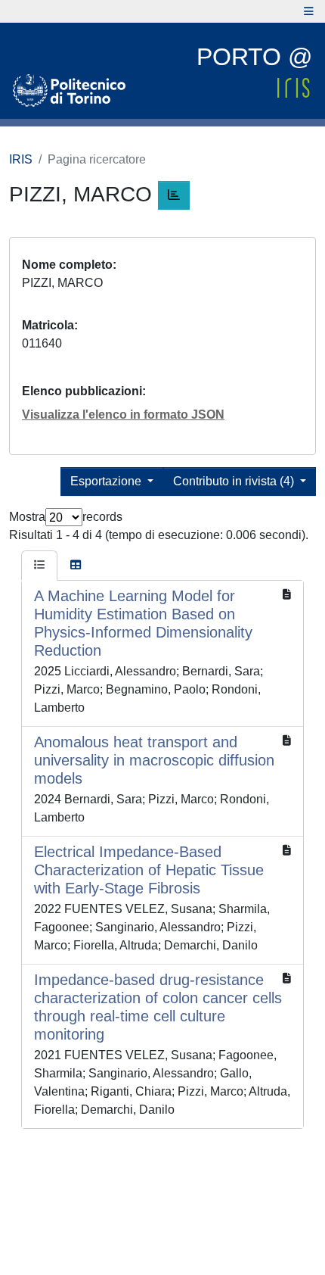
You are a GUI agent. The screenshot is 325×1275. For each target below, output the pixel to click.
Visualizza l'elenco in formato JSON (123, 414)
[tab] (39, 565)
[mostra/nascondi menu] (309, 11)
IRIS (20, 159)
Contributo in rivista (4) (235, 481)
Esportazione (107, 481)
